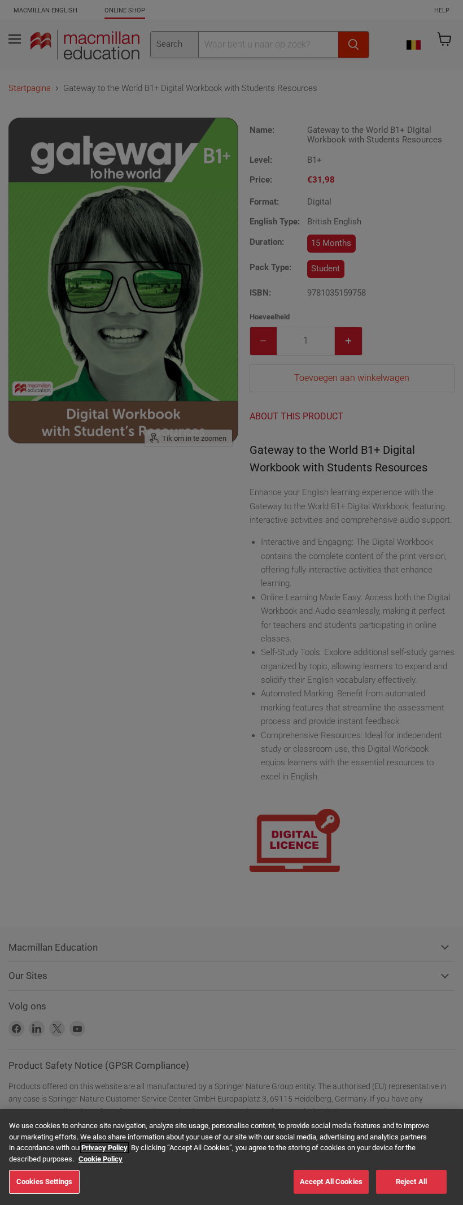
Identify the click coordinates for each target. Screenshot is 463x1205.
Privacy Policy (104, 1147)
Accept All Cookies (331, 1181)
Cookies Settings (44, 1181)
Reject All (411, 1181)
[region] (231, 1157)
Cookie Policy (100, 1159)
